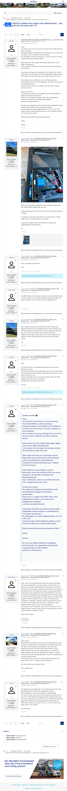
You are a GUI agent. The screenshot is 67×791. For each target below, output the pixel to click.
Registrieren (37, 132)
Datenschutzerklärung (36, 785)
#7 (62, 405)
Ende (28, 34)
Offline (15, 44)
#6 (62, 356)
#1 (62, 39)
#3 (62, 256)
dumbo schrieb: (29, 415)
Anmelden (27, 132)
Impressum (24, 785)
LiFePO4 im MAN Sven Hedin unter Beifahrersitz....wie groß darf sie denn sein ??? (39, 139)
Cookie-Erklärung (49, 785)
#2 (62, 138)
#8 (62, 576)
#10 (62, 681)
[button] (63, 1)
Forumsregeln (16, 785)
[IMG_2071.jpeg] (42, 174)
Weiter (22, 34)
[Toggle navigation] (5, 13)
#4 (62, 288)
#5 (62, 319)
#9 (62, 633)
